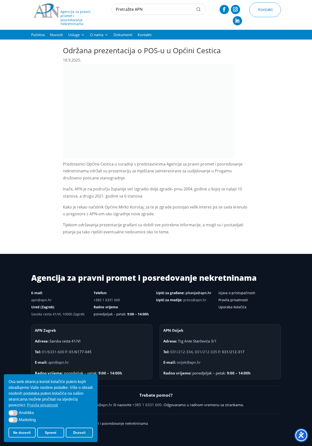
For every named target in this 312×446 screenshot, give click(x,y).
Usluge (74, 35)
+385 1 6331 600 (107, 300)
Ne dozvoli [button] (22, 433)
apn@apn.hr (41, 300)
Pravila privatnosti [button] (42, 405)
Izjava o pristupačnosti (236, 292)
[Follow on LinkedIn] (237, 20)
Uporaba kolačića (232, 307)
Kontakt (265, 9)
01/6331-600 (53, 351)
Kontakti (145, 35)
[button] (13, 412)
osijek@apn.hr (189, 362)
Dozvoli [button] (79, 433)
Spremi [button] (50, 433)
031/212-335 (206, 351)
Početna (38, 35)
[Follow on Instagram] (235, 9)
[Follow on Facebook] (224, 9)
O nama (96, 35)
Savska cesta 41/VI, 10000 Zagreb (58, 314)
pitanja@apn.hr (198, 292)
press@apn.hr (194, 300)
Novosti (56, 35)
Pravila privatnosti (233, 300)
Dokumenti (123, 35)
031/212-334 (181, 351)
